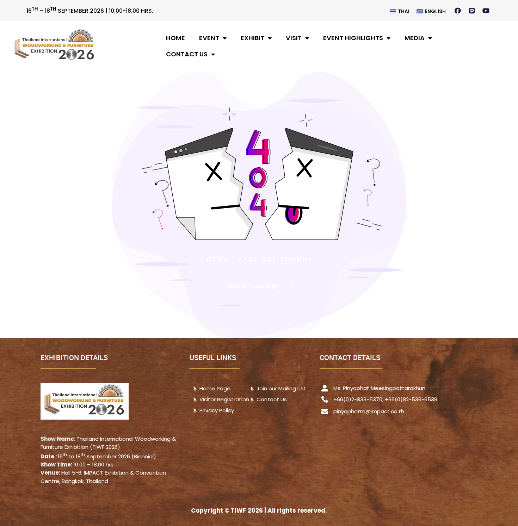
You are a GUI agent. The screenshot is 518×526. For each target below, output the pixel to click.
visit (294, 37)
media (415, 37)
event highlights (353, 37)
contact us (187, 54)
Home (175, 37)
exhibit (252, 37)
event (209, 37)
